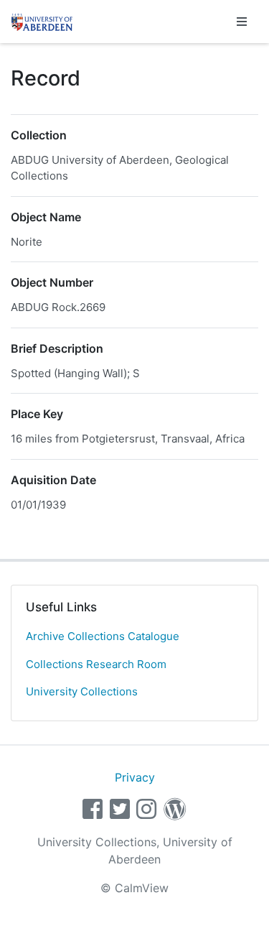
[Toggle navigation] (242, 21)
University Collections (82, 691)
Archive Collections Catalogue (102, 636)
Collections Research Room (96, 664)
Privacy (135, 777)
